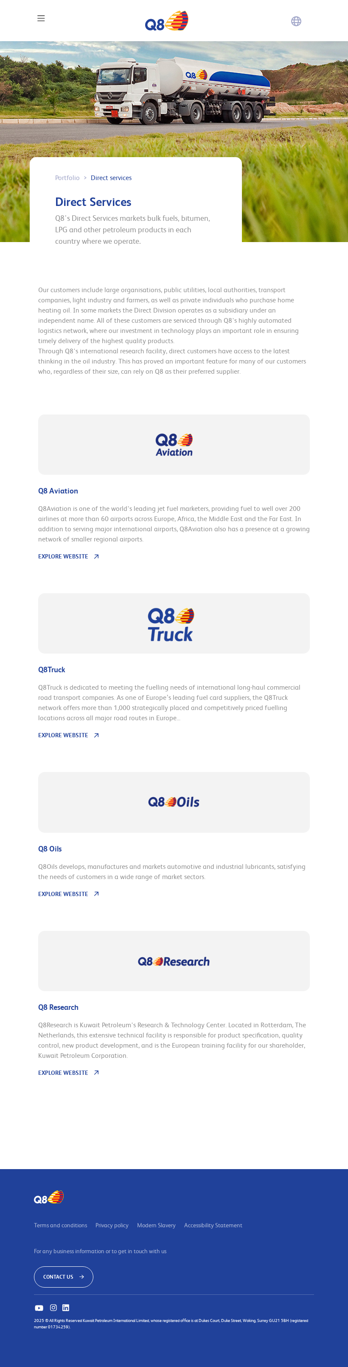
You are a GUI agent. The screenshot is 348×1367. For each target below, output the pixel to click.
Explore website (63, 556)
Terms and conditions (60, 1225)
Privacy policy (112, 1225)
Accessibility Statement (213, 1225)
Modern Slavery (156, 1225)
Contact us (58, 1277)
